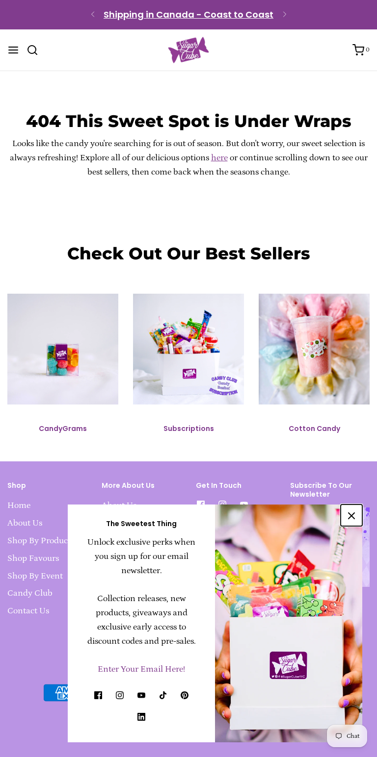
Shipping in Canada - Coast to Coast (188, 14)
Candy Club (30, 593)
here (219, 158)
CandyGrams (63, 428)
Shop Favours (33, 558)
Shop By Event (35, 576)
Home (18, 505)
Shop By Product (39, 541)
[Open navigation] (13, 50)
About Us (24, 523)
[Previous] (93, 14)
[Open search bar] (36, 50)
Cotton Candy (314, 428)
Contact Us (28, 611)
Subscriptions (188, 428)
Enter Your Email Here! (141, 669)
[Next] (285, 14)
